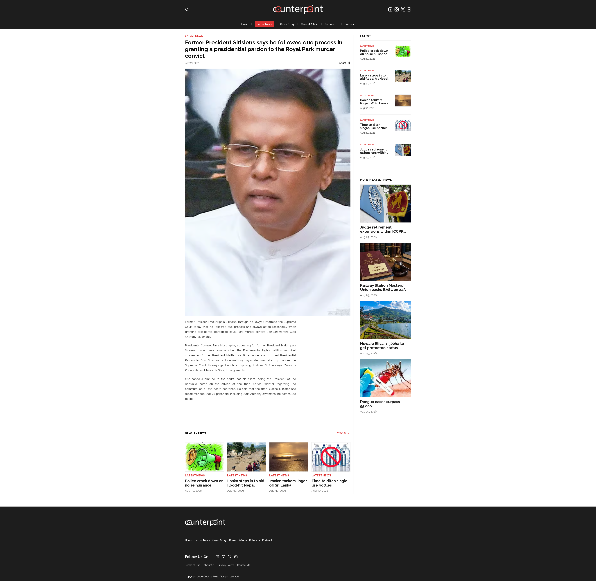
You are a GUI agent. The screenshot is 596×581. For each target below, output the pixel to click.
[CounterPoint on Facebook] (390, 9)
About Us (209, 565)
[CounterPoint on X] (403, 9)
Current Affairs (309, 24)
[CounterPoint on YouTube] (409, 9)
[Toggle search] (187, 9)
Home (244, 24)
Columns (330, 24)
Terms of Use (192, 565)
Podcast (350, 24)
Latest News (264, 24)
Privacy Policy (226, 565)
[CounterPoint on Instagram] (397, 9)
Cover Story (287, 24)
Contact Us (243, 565)
